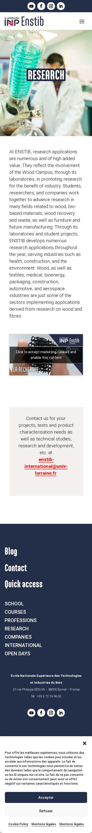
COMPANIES (18, 637)
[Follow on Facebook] (41, 6)
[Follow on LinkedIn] (61, 6)
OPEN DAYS (17, 654)
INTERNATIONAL (23, 645)
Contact (16, 568)
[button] (84, 743)
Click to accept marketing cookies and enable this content (46, 355)
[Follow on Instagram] (51, 6)
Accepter (46, 797)
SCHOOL (14, 604)
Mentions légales (43, 824)
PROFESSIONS (21, 620)
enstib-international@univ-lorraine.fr (46, 466)
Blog (11, 552)
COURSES (15, 612)
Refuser (46, 811)
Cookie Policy (18, 824)
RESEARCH (17, 629)
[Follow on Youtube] (31, 6)
